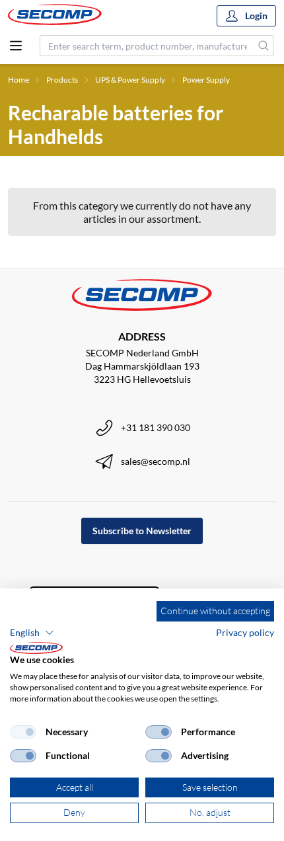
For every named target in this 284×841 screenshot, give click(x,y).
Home (18, 80)
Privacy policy (245, 632)
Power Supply (206, 80)
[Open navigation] (16, 45)
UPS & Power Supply (130, 80)
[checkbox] (23, 732)
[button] (32, 633)
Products (62, 80)
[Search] (263, 45)
